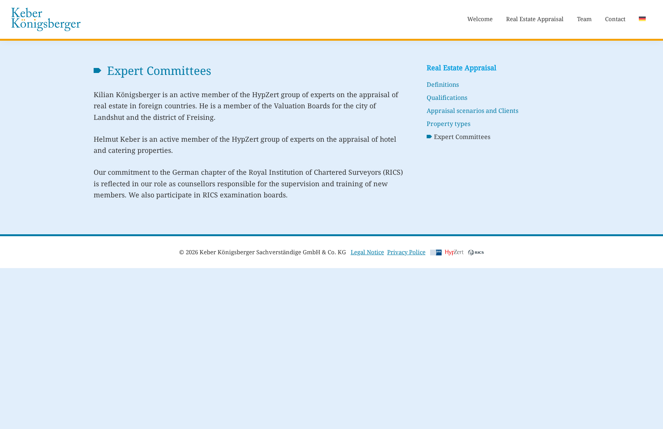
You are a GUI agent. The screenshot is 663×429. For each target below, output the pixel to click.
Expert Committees (462, 137)
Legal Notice (367, 252)
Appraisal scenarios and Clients (472, 110)
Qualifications (447, 97)
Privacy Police (406, 252)
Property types (448, 123)
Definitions (443, 84)
